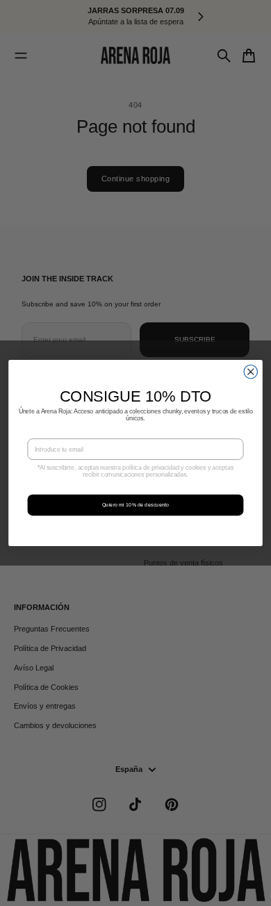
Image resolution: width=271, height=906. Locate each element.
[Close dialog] (251, 372)
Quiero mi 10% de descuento (135, 505)
